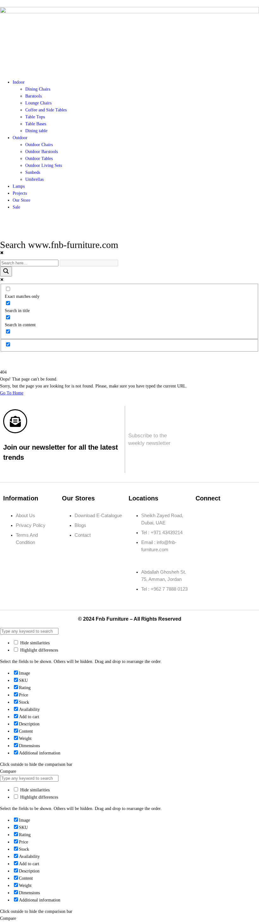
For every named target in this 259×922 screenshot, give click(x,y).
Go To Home (11, 393)
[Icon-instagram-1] (222, 515)
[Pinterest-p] (203, 533)
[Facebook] (203, 515)
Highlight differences (38, 650)
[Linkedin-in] (241, 515)
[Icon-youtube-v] (222, 533)
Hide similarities (34, 643)
